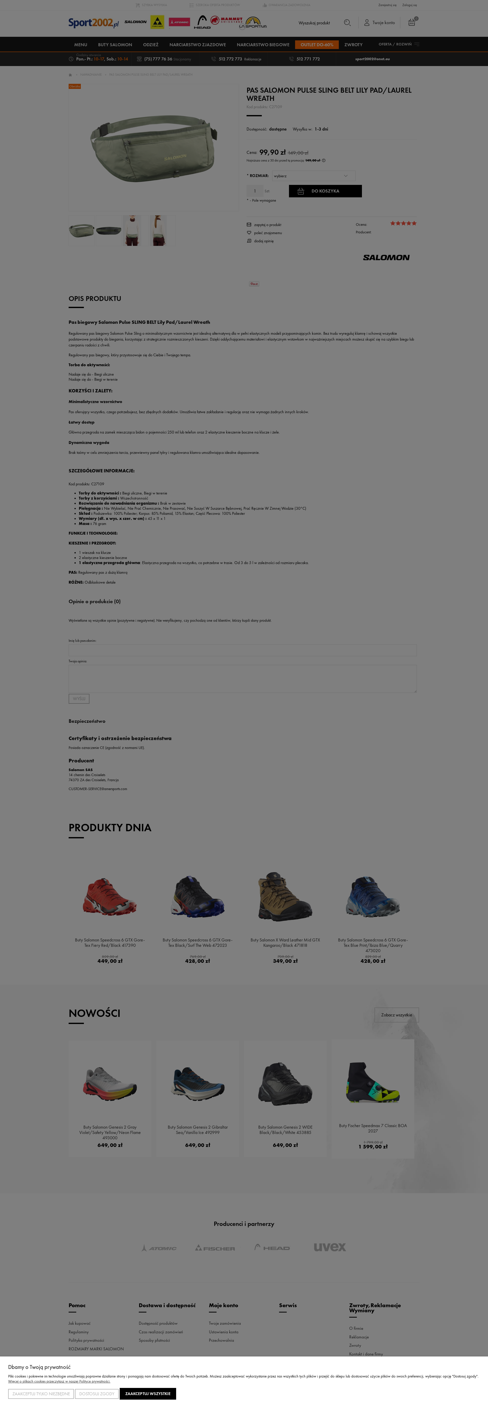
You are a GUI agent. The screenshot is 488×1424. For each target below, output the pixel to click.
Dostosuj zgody (96, 1394)
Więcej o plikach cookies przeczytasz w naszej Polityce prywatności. (59, 1381)
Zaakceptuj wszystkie (148, 1393)
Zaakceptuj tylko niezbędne (41, 1394)
